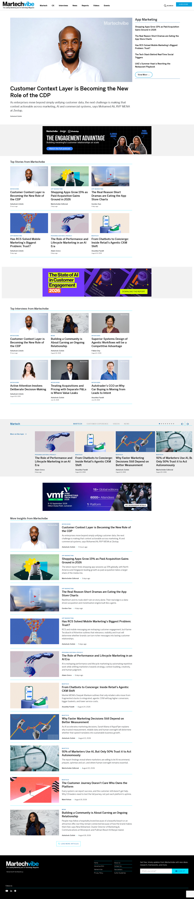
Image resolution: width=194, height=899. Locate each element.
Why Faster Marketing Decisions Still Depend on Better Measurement (132, 461)
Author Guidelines (120, 873)
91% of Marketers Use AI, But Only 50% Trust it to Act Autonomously (175, 461)
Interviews (63, 5)
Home (96, 863)
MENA (53, 335)
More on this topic (17, 434)
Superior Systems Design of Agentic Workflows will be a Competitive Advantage (109, 342)
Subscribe (183, 4)
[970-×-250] (97, 140)
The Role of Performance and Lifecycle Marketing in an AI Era (69, 242)
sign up (181, 871)
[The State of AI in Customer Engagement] (97, 282)
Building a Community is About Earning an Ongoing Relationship (67, 342)
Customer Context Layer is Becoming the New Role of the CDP (27, 196)
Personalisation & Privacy (61, 236)
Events (107, 5)
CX (53, 5)
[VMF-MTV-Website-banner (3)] (97, 496)
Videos (96, 5)
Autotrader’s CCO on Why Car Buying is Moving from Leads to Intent (108, 389)
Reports (85, 5)
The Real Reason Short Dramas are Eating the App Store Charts (108, 196)
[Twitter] (8, 890)
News (75, 5)
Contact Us (118, 866)
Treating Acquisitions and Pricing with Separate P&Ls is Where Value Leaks (68, 389)
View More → (144, 74)
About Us (117, 863)
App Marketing (57, 189)
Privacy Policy (98, 873)
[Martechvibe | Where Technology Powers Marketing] (19, 5)
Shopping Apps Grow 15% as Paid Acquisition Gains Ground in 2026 (69, 196)
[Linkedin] (12, 890)
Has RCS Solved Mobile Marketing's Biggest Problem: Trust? (25, 242)
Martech (43, 5)
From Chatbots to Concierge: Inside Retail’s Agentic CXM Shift (110, 242)
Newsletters (118, 870)
